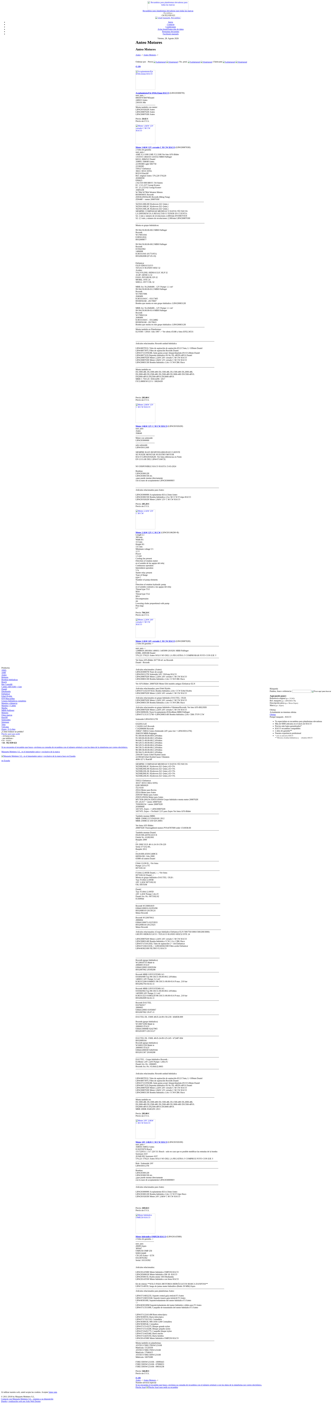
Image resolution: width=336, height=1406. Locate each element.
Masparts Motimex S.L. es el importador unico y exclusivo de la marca (30, 752)
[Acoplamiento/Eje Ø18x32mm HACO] (145, 89)
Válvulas (5, 727)
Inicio (170, 22)
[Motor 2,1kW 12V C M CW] (145, 528)
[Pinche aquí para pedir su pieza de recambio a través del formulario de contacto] (11, 734)
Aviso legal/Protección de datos (171, 29)
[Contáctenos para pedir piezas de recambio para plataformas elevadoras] (162, 1387)
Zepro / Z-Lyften (8, 729)
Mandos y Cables (8, 706)
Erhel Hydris (6, 696)
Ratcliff (4, 717)
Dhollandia (6, 691)
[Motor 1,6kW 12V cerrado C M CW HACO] (145, 143)
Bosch (4, 682)
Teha (3, 724)
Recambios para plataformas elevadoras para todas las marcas (168, 11)
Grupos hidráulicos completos (13, 701)
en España (5, 761)
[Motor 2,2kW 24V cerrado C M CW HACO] (145, 637)
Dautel (4, 689)
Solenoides (5, 720)
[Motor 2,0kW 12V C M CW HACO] (145, 422)
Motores (4, 713)
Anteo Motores (149, 55)
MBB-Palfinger (7, 710)
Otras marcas (6, 715)
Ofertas (273, 714)
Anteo (4, 675)
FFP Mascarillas (8, 698)
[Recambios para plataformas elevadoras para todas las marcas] (168, 9)
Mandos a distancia (9, 703)
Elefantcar (5, 694)
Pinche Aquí (141, 1387)
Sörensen (5, 722)
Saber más (53, 1392)
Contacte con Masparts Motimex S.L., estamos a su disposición (27, 1399)
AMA (3, 670)
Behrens (4, 677)
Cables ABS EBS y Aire (11, 687)
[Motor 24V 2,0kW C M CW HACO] (145, 1138)
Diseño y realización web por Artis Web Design (21, 1401)
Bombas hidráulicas (9, 680)
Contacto (170, 24)
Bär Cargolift (6, 684)
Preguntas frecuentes (170, 31)
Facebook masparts (171, 34)
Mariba (4, 708)
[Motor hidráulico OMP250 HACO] (145, 1233)
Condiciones (171, 27)
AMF (3, 672)
